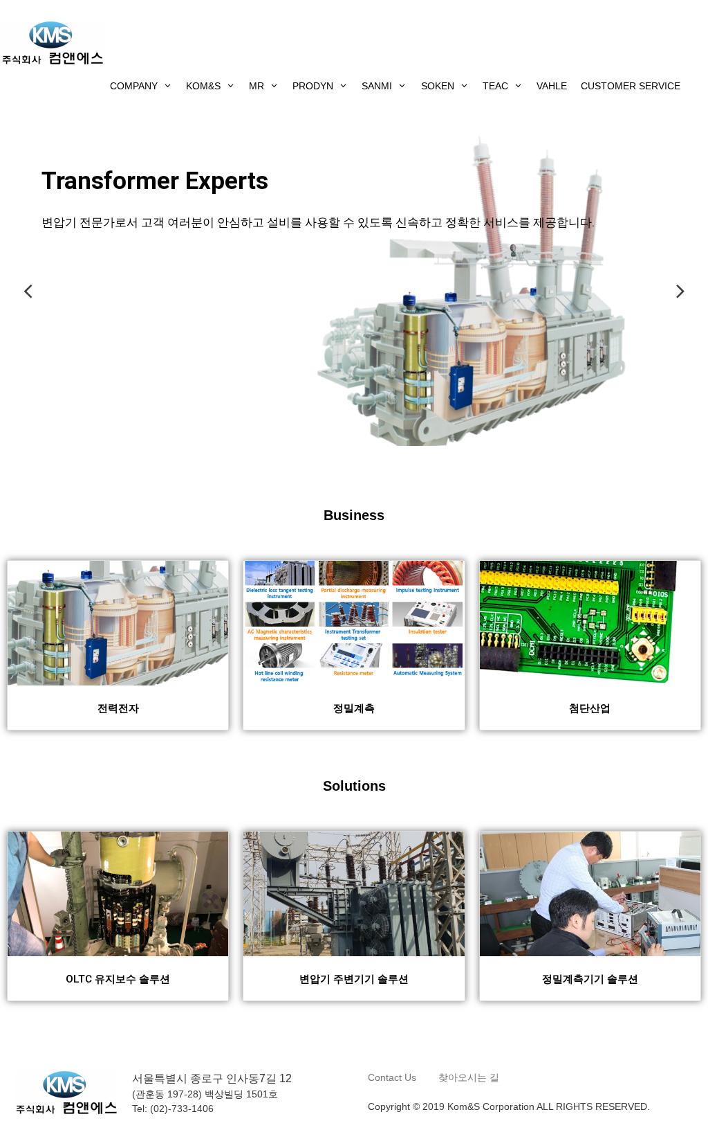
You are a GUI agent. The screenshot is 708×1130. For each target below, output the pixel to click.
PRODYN (312, 85)
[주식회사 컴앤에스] (52, 42)
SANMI (377, 85)
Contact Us (393, 1077)
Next (680, 290)
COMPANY (134, 85)
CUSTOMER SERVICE (630, 85)
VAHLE (552, 85)
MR (256, 85)
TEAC (495, 85)
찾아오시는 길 (468, 1077)
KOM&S (203, 85)
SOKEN (437, 85)
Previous (28, 290)
